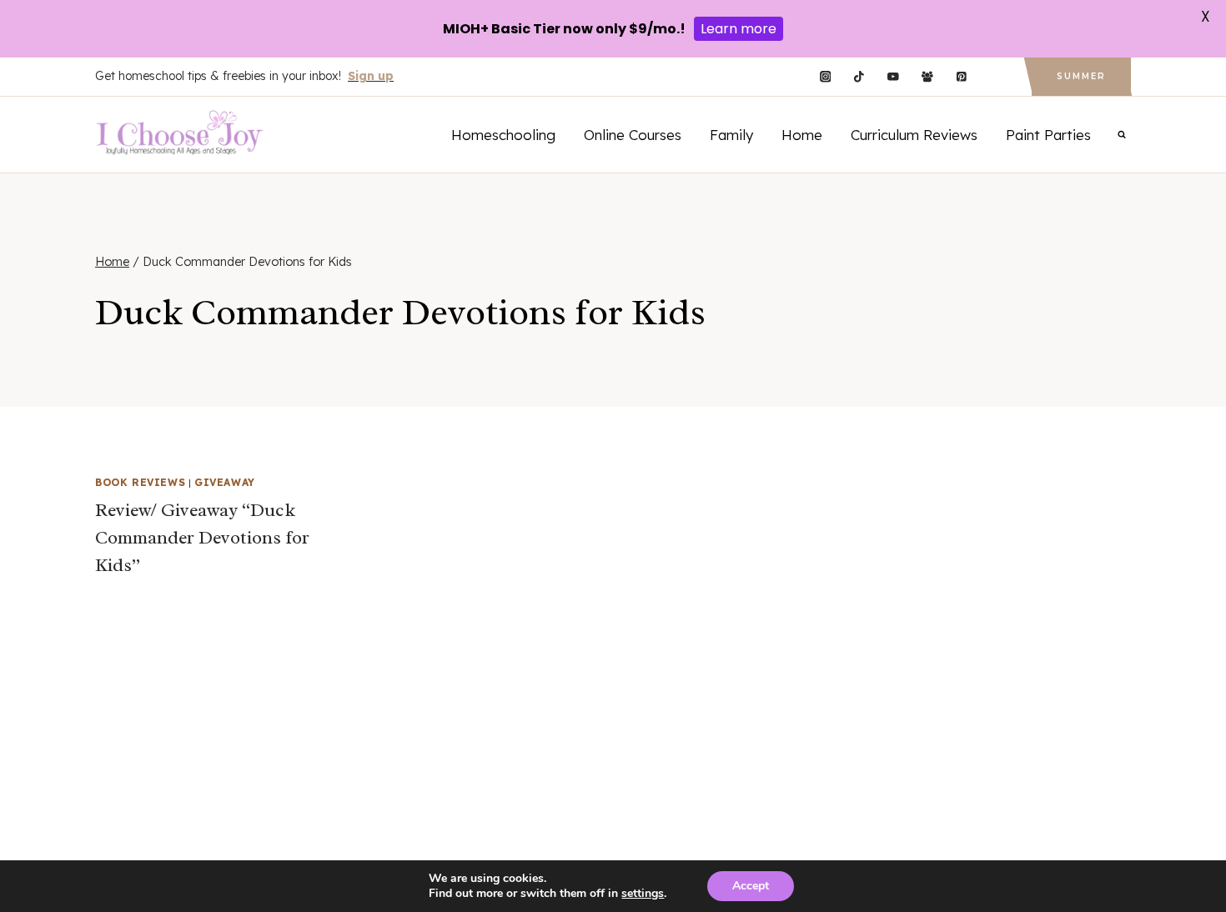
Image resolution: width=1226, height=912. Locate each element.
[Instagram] (825, 77)
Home (801, 134)
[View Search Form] (1121, 134)
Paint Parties (1048, 134)
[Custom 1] (995, 77)
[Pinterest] (961, 77)
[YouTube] (893, 77)
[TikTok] (859, 77)
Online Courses (632, 134)
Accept (750, 886)
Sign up (371, 75)
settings (642, 893)
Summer (1081, 76)
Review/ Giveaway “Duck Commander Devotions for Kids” (202, 538)
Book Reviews (140, 482)
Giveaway (224, 482)
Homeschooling (503, 134)
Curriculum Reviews (914, 134)
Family (731, 134)
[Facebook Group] (927, 77)
